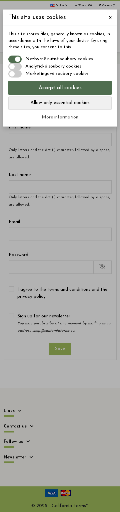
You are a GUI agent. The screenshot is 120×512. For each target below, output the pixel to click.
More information (60, 117)
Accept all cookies (60, 87)
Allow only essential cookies (60, 102)
